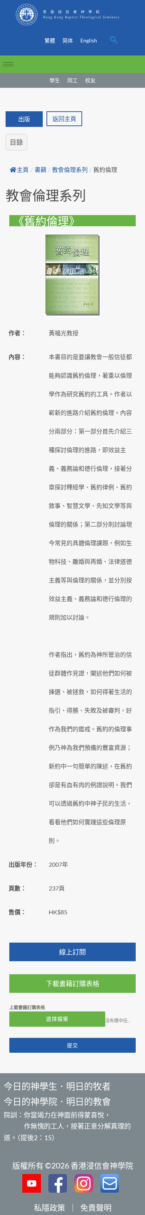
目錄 (16, 142)
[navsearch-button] (113, 40)
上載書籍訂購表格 (27, 1007)
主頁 (23, 169)
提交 (72, 1045)
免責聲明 (96, 1207)
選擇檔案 (57, 1019)
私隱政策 (49, 1207)
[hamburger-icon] (8, 64)
